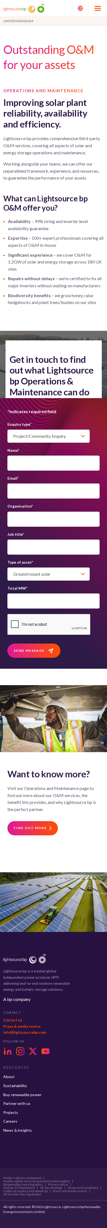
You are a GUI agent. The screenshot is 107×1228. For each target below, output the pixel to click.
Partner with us (16, 1103)
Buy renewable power (22, 1094)
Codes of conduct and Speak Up (25, 1191)
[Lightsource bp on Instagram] (20, 1051)
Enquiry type (19, 424)
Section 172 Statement (19, 1187)
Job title (15, 534)
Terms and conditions (82, 1187)
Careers (10, 1121)
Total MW (17, 588)
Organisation (20, 506)
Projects (10, 1112)
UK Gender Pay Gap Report (22, 1194)
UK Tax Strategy (51, 1187)
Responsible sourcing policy (23, 1184)
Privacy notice (58, 1184)
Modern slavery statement (22, 1178)
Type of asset (20, 562)
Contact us (12, 1020)
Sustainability (15, 1085)
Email (13, 478)
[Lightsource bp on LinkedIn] (7, 1051)
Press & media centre (22, 1026)
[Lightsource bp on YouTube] (45, 1051)
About (9, 1076)
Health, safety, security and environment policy (36, 1181)
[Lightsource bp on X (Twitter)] (33, 1051)
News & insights (17, 1130)
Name (13, 450)
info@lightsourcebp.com (24, 1032)
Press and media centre (70, 1191)
